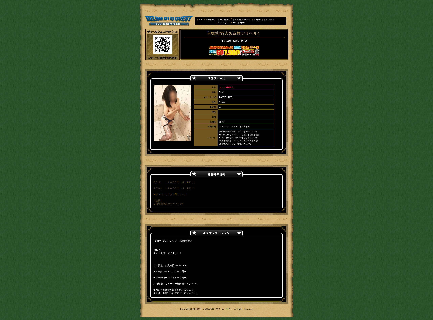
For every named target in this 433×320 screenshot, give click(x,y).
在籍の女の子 (269, 20)
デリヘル (221, 23)
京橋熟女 (257, 20)
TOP (200, 20)
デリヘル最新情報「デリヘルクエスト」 (216, 309)
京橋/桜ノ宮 (222, 20)
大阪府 (208, 20)
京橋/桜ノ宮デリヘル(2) (241, 20)
